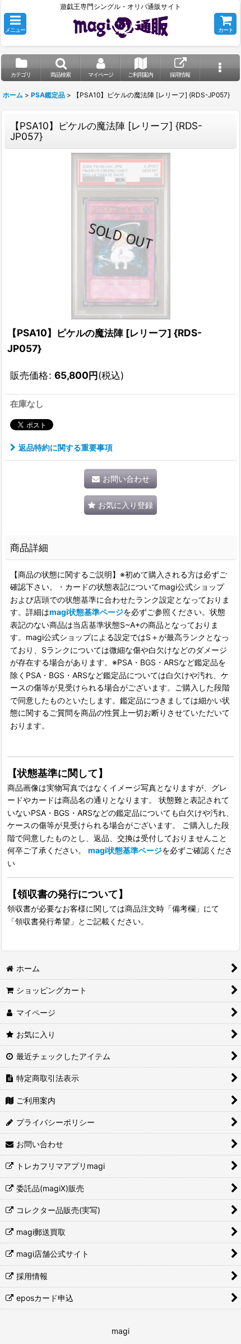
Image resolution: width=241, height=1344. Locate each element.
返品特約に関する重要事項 (65, 447)
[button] (15, 24)
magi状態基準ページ (86, 612)
